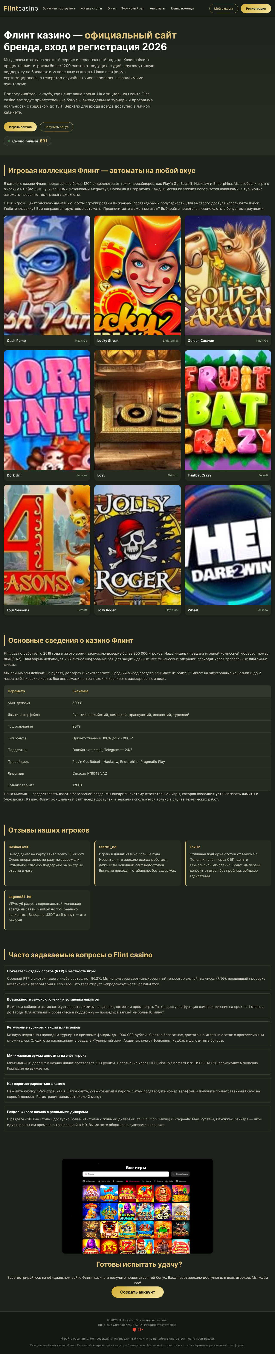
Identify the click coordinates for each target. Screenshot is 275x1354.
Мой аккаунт (224, 8)
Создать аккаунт (137, 1292)
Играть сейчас (20, 127)
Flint (21, 8)
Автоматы (157, 8)
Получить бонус (56, 127)
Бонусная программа (59, 8)
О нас (111, 8)
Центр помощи (182, 8)
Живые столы (91, 8)
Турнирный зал (132, 8)
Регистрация (256, 8)
